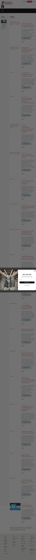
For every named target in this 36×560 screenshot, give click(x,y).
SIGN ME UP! (27, 282)
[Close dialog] (35, 271)
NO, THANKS (27, 285)
